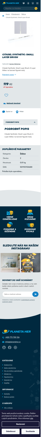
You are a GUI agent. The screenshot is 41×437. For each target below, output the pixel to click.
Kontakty (7, 394)
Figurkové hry (8, 377)
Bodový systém (9, 397)
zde (31, 418)
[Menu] (37, 3)
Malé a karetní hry (10, 368)
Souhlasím (30, 431)
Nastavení (20, 424)
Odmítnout (10, 431)
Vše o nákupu (8, 408)
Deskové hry (8, 365)
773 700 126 (12, 337)
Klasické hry (8, 380)
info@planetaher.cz (12, 341)
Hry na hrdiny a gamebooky (13, 371)
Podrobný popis (8, 74)
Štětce (23, 153)
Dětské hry (7, 374)
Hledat (36, 8)
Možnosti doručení (13, 103)
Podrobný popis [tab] (12, 122)
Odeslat (35, 294)
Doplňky (6, 383)
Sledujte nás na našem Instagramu (20, 247)
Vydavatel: (11, 64)
